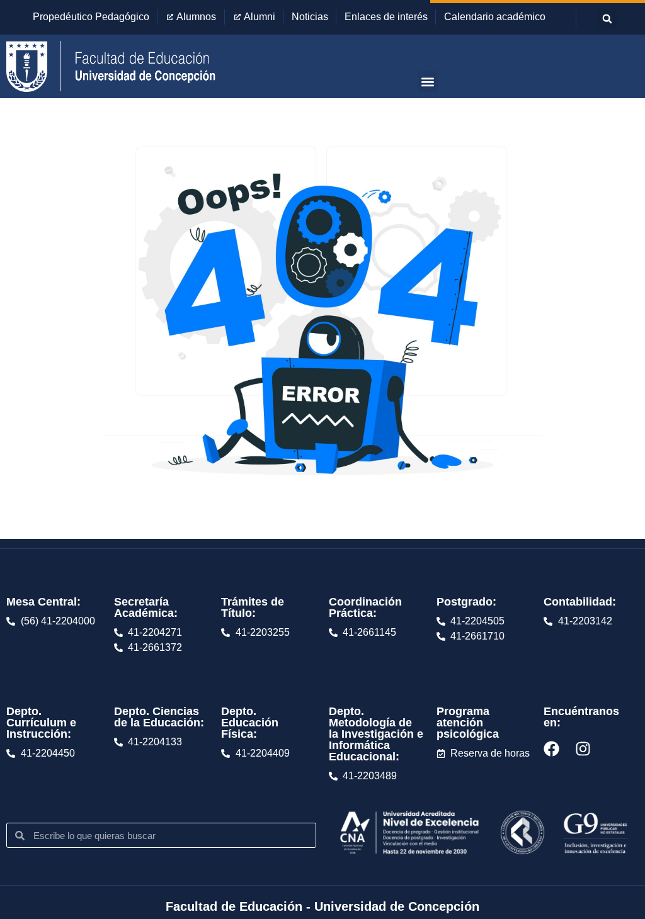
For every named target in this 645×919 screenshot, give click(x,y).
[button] (607, 18)
